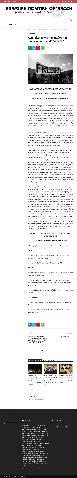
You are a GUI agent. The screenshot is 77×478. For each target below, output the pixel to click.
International (13, 24)
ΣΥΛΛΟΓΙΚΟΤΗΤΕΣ (41, 20)
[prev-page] (29, 388)
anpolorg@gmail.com (35, 469)
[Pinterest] (38, 48)
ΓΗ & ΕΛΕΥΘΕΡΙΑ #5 (66, 336)
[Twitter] (65, 1)
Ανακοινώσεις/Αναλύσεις (47, 372)
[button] (71, 20)
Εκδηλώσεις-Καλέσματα (34, 372)
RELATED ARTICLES (35, 360)
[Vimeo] (68, 1)
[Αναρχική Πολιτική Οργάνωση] (38, 10)
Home (29, 29)
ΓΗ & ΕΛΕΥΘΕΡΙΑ (26, 20)
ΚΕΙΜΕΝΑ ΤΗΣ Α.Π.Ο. (14, 20)
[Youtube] (71, 1)
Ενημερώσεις (36, 29)
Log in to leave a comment (36, 399)
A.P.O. (31, 44)
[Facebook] (62, 1)
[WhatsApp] (43, 48)
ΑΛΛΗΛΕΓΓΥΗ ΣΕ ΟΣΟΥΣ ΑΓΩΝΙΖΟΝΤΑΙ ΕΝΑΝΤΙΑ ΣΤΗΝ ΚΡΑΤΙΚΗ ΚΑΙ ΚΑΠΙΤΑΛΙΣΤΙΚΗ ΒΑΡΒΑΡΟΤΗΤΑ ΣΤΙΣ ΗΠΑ (37, 339)
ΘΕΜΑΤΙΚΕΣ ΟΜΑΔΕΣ (54, 20)
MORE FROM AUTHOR (49, 360)
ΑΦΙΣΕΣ (34, 20)
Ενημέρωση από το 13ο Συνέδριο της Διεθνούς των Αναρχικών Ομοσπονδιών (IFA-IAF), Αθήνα (66, 378)
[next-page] (32, 388)
